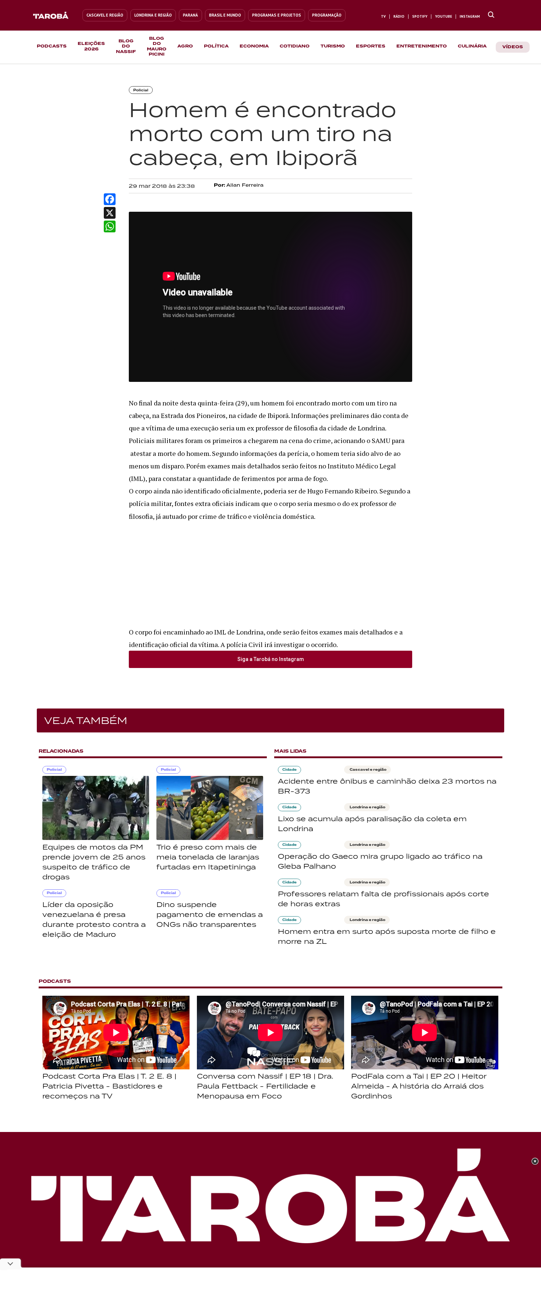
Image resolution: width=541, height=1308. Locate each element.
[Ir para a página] (491, 15)
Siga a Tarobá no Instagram (270, 659)
